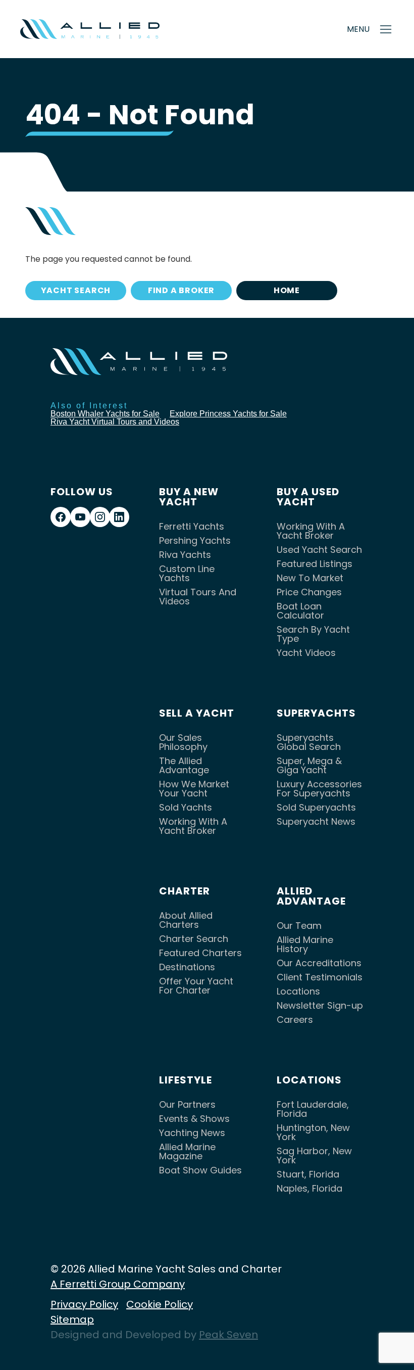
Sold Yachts (185, 807)
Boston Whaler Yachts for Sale (105, 413)
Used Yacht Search (319, 549)
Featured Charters (200, 953)
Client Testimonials (320, 977)
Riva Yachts (185, 554)
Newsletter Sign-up (320, 1005)
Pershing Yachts (195, 540)
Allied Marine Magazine (187, 1151)
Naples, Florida (309, 1188)
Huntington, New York (313, 1132)
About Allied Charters (186, 920)
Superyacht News (316, 821)
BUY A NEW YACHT (189, 497)
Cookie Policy (159, 1304)
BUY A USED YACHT (308, 497)
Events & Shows (194, 1118)
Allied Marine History (305, 944)
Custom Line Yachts (187, 573)
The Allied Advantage (184, 765)
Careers (295, 1019)
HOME (287, 290)
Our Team (299, 925)
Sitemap (72, 1319)
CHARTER (184, 891)
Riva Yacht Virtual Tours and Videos (114, 421)
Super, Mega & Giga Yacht (309, 765)
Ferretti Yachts (191, 526)
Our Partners (187, 1104)
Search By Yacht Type (313, 634)
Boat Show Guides (200, 1170)
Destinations (187, 967)
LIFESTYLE (185, 1080)
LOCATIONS (309, 1080)
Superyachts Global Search (309, 742)
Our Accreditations (319, 963)
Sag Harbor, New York (314, 1155)
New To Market (310, 578)
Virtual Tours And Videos (197, 596)
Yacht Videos (306, 652)
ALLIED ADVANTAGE (311, 896)
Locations (298, 991)
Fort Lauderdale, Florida (313, 1109)
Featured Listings (314, 563)
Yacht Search (76, 290)
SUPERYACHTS (316, 713)
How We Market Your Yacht (194, 788)
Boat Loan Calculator (300, 611)
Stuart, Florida (308, 1174)
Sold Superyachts (316, 807)
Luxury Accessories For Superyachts (319, 788)
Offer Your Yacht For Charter (196, 986)
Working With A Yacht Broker (311, 531)
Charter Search (193, 938)
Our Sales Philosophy (183, 742)
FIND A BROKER (181, 290)
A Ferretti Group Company (117, 1284)
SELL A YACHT (196, 713)
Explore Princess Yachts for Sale (228, 413)
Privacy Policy (84, 1304)
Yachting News (192, 1132)
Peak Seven (228, 1335)
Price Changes (309, 592)
